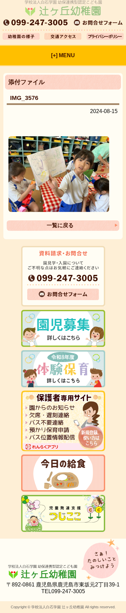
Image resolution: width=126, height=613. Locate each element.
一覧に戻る (60, 225)
